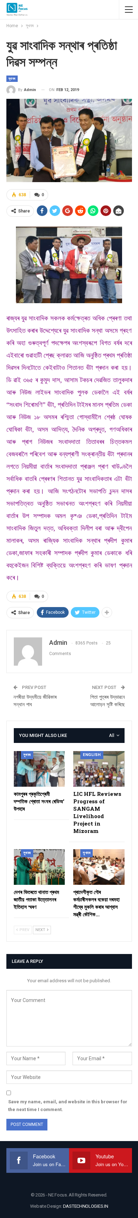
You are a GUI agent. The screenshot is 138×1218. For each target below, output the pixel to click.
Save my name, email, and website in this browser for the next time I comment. (67, 1105)
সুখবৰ (12, 78)
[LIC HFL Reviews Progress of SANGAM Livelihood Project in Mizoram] (99, 769)
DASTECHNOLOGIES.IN (85, 1206)
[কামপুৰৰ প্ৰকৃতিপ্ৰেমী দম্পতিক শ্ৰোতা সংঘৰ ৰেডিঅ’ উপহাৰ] (39, 769)
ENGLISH (92, 754)
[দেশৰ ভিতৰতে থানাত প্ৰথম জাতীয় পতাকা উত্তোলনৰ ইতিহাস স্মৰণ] (39, 867)
